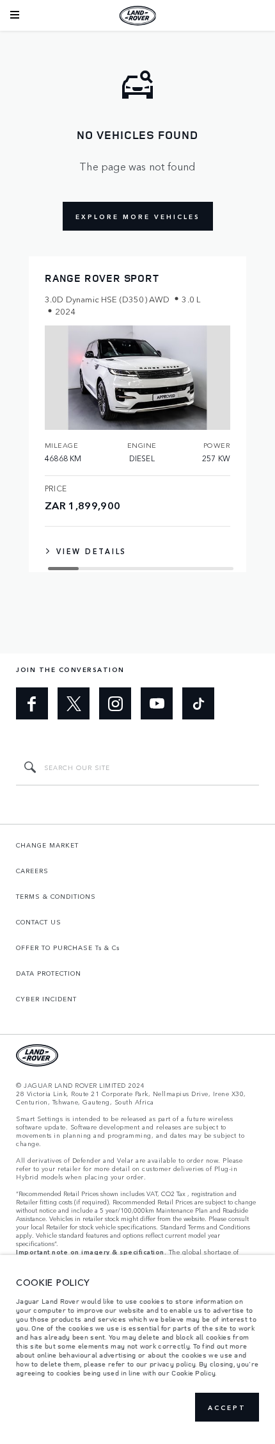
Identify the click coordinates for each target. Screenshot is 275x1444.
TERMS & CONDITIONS (56, 896)
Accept (227, 1407)
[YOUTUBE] (157, 703)
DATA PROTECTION (48, 973)
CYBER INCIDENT (46, 998)
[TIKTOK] (198, 703)
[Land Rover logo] (137, 15)
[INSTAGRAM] (115, 703)
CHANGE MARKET (47, 845)
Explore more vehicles (137, 216)
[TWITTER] (74, 703)
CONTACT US (38, 921)
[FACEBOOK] (32, 703)
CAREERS (32, 870)
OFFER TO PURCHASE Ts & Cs (68, 947)
